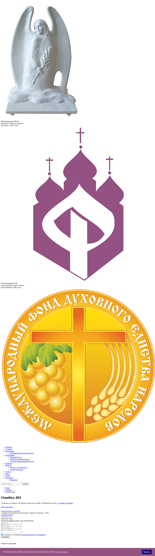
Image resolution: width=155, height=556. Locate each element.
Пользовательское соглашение (10, 511)
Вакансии (14, 480)
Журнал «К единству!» (19, 468)
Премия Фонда (16, 457)
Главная (8, 447)
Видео (7, 476)
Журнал (8, 465)
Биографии (9, 451)
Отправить (5, 537)
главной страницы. (65, 503)
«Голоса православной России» (22, 461)
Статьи (8, 472)
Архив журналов (16, 470)
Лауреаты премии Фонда (19, 459)
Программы (10, 455)
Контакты (9, 478)
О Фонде (8, 449)
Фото (7, 474)
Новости (8, 463)
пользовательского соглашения (33, 535)
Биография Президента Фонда (21, 453)
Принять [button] (146, 552)
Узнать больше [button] (61, 552)
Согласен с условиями (24, 535)
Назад (7, 488)
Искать (25, 484)
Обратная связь (7, 507)
